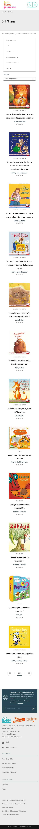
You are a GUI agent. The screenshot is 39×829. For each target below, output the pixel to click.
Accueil (4, 12)
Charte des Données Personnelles (14, 800)
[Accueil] (10, 5)
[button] (10, 40)
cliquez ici (20, 703)
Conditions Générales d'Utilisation (14, 811)
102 (19, 673)
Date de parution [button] (11, 79)
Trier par (6, 75)
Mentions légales (7, 807)
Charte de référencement (10, 815)
